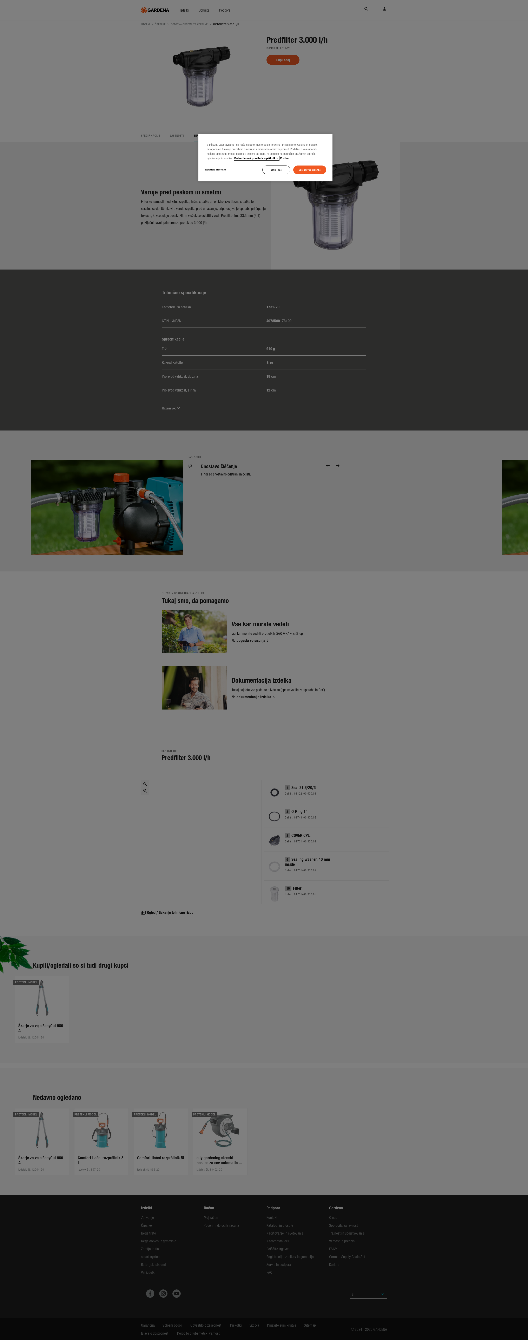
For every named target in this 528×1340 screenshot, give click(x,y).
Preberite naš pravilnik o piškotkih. (256, 158)
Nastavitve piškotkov (215, 169)
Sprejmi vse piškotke (310, 169)
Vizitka (284, 158)
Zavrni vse (276, 169)
